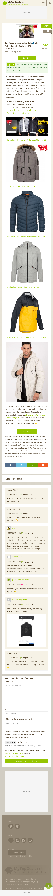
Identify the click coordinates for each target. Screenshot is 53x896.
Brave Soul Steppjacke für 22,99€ (21, 186)
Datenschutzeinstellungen (17, 884)
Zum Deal (27, 58)
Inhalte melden (12, 882)
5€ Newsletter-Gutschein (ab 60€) (21, 110)
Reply (25, 494)
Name (7, 709)
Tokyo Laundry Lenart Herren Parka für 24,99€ (26, 337)
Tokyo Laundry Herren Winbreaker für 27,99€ (26, 236)
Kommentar (10, 681)
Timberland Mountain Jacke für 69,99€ (23, 287)
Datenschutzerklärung (14, 753)
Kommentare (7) (14, 478)
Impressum (10, 879)
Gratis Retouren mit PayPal (18, 113)
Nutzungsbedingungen (14, 756)
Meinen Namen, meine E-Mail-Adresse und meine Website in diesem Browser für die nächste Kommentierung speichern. (26, 734)
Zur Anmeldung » (16, 852)
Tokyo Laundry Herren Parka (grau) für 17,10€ (26, 140)
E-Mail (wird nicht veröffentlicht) (18, 719)
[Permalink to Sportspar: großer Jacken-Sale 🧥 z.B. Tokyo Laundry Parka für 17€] (27, 31)
